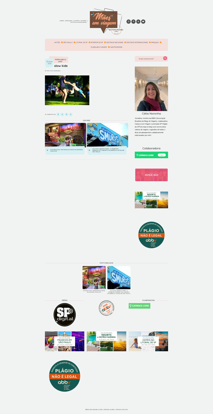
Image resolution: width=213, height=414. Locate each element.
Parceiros (69, 20)
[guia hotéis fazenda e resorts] (151, 200)
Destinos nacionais (114, 42)
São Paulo (68, 42)
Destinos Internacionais (137, 42)
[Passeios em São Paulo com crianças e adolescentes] (64, 341)
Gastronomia (116, 47)
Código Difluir (122, 409)
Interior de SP (97, 42)
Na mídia (84, 20)
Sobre (62, 20)
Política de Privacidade (78, 22)
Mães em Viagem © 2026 (94, 409)
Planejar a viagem (99, 47)
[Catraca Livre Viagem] (151, 155)
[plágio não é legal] (151, 235)
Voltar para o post (60, 60)
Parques (155, 42)
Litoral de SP (82, 42)
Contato (77, 20)
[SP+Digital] (64, 314)
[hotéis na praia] (148, 341)
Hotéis (57, 42)
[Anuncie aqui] (151, 175)
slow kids (61, 66)
